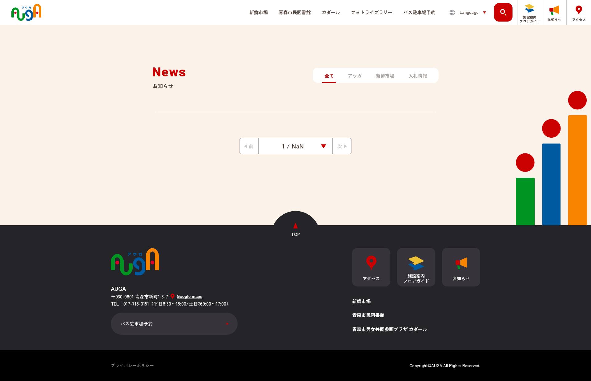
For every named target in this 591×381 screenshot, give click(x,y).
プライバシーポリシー (132, 365)
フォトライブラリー (371, 12)
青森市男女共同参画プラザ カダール (389, 329)
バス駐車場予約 (419, 12)
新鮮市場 (258, 12)
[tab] (329, 76)
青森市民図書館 (368, 315)
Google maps (189, 296)
